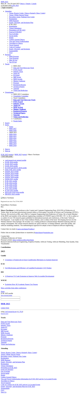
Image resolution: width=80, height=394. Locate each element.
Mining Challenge (19, 81)
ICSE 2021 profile (11, 181)
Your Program (13, 58)
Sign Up (3, 392)
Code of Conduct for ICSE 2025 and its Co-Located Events (20, 385)
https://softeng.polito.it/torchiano (23, 240)
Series (11, 127)
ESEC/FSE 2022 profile (13, 170)
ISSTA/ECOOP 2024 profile (14, 192)
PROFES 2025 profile (12, 194)
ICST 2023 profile (11, 188)
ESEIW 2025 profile (12, 175)
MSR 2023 (12, 136)
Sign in (7, 149)
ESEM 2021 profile (11, 179)
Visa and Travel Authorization (19, 41)
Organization (9, 92)
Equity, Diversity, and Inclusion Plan (21, 22)
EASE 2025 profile (11, 164)
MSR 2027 (12, 128)
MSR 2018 (12, 145)
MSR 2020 (12, 142)
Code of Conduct (15, 47)
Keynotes (16, 75)
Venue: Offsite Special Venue (18, 15)
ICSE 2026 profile (11, 185)
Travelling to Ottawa (16, 43)
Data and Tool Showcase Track (23, 68)
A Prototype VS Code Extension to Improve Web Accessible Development (29, 276)
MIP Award (17, 77)
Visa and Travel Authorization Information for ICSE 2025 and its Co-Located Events (29, 379)
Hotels (11, 38)
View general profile (6, 295)
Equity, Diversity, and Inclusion (19, 49)
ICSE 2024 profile (11, 183)
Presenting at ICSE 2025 (17, 30)
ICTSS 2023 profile (11, 190)
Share (3, 291)
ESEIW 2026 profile (12, 177)
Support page (4, 313)
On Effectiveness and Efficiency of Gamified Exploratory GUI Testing (28, 268)
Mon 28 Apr (13, 60)
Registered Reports (19, 85)
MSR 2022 (12, 138)
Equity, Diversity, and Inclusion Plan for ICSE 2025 (18, 386)
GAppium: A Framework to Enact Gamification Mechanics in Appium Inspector (31, 260)
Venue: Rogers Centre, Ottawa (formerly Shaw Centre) (27, 13)
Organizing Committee (20, 96)
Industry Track (18, 71)
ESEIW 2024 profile (12, 173)
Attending (8, 11)
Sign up (7, 151)
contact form (5, 308)
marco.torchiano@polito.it (25, 229)
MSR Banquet (14, 21)
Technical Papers (18, 87)
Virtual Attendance (15, 28)
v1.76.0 (20, 312)
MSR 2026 (12, 130)
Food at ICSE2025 (15, 32)
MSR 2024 (12, 134)
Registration (13, 19)
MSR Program (14, 56)
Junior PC (16, 73)
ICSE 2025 (15, 5)
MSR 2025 (18, 154)
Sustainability (13, 51)
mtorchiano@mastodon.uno (44, 232)
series (11, 154)
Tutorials (16, 88)
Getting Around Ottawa (17, 39)
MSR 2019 (12, 144)
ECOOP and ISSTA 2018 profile (16, 168)
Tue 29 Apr (13, 62)
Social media (13, 36)
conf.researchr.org (11, 312)
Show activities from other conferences (13, 288)
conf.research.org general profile (15, 160)
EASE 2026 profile (11, 166)
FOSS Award (17, 70)
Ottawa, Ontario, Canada (28, 4)
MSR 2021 (12, 140)
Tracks (7, 64)
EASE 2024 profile (11, 162)
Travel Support (14, 45)
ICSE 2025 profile (7, 156)
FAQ (10, 53)
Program (8, 55)
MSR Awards (17, 79)
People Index (17, 121)
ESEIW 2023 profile (12, 171)
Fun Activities (13, 34)
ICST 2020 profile (11, 187)
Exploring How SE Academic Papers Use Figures (21, 284)
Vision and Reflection (20, 90)
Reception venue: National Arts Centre (22, 17)
